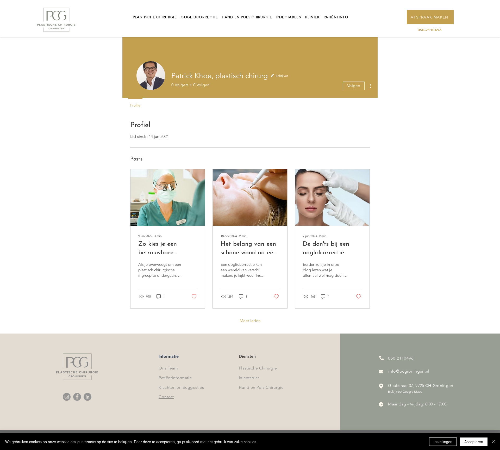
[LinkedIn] (87, 397)
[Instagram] (67, 397)
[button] (155, 17)
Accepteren (473, 441)
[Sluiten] (494, 441)
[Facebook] (77, 397)
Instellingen (443, 441)
